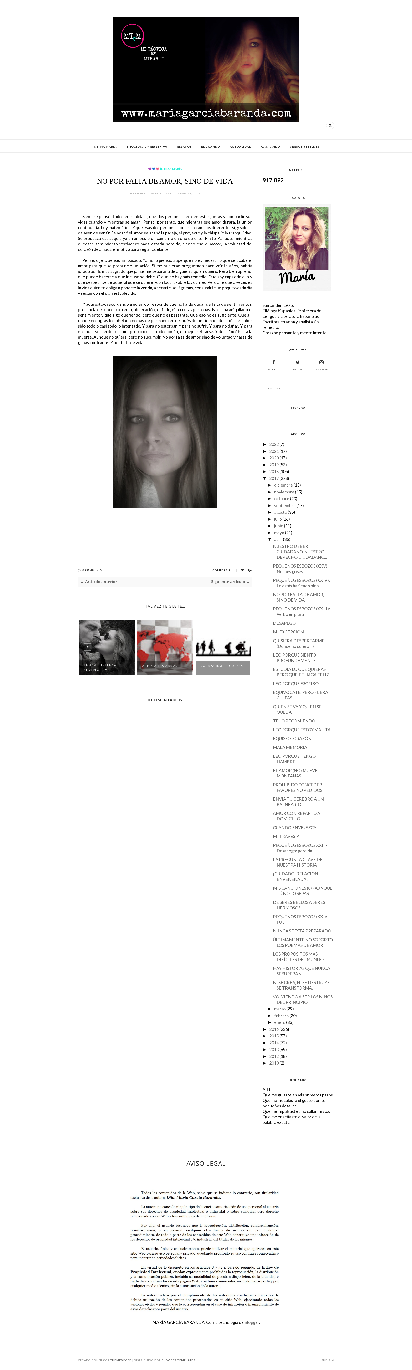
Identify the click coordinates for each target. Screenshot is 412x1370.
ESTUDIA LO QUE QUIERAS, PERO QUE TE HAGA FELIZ (301, 672)
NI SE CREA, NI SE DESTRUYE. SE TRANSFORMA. (302, 985)
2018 (274, 471)
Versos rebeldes (304, 146)
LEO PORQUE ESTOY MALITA (301, 729)
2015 (274, 1035)
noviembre (284, 491)
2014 (274, 1042)
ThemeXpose (120, 1360)
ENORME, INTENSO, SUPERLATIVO (101, 667)
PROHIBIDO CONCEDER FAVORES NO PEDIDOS (297, 787)
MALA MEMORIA (290, 747)
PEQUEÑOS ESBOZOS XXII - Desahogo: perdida (300, 847)
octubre (281, 498)
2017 (274, 478)
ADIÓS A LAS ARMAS (160, 666)
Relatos (184, 146)
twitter (298, 369)
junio (278, 525)
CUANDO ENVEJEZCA (294, 827)
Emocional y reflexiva (146, 146)
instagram (322, 369)
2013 (274, 1049)
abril (278, 539)
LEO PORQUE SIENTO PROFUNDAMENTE (294, 657)
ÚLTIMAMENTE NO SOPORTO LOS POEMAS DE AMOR (303, 942)
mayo (279, 532)
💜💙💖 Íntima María (165, 169)
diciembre (283, 485)
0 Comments (92, 570)
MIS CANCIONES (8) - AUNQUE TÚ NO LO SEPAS (302, 890)
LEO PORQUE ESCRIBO (296, 683)
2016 (274, 1029)
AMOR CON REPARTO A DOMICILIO (296, 816)
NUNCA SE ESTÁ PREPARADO (302, 930)
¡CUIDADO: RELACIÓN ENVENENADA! (295, 876)
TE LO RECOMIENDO (294, 720)
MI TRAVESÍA (286, 836)
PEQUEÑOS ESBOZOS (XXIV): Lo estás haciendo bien (301, 583)
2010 (274, 1063)
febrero (281, 1015)
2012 (274, 1056)
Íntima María (105, 146)
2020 (274, 457)
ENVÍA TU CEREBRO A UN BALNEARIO (298, 801)
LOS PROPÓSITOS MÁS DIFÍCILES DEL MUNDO (298, 956)
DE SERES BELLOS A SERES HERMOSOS (299, 905)
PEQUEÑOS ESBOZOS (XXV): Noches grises (301, 568)
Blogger (251, 1322)
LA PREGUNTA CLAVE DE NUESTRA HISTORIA (298, 862)
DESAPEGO (284, 623)
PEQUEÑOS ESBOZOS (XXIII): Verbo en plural (301, 611)
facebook (274, 369)
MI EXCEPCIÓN (288, 631)
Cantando (270, 146)
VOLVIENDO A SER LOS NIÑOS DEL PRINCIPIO (303, 999)
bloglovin (274, 388)
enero (279, 1022)
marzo (280, 1008)
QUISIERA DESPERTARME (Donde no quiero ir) (298, 643)
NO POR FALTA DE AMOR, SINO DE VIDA (298, 597)
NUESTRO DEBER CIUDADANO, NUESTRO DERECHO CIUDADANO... (300, 551)
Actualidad (241, 146)
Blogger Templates (178, 1360)
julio (278, 519)
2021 (274, 451)
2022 (274, 444)
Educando (210, 146)
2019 (274, 464)
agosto (280, 512)
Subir (326, 1360)
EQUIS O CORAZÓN (292, 738)
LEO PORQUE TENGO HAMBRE (294, 758)
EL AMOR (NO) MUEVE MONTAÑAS (295, 773)
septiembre (285, 505)
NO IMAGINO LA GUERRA (221, 666)
